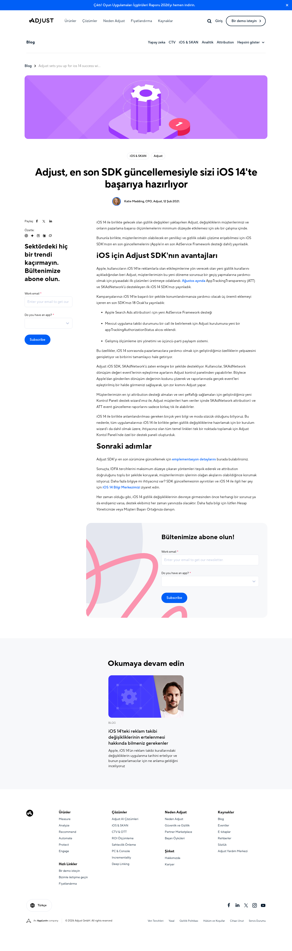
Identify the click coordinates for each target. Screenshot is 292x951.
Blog (28, 66)
